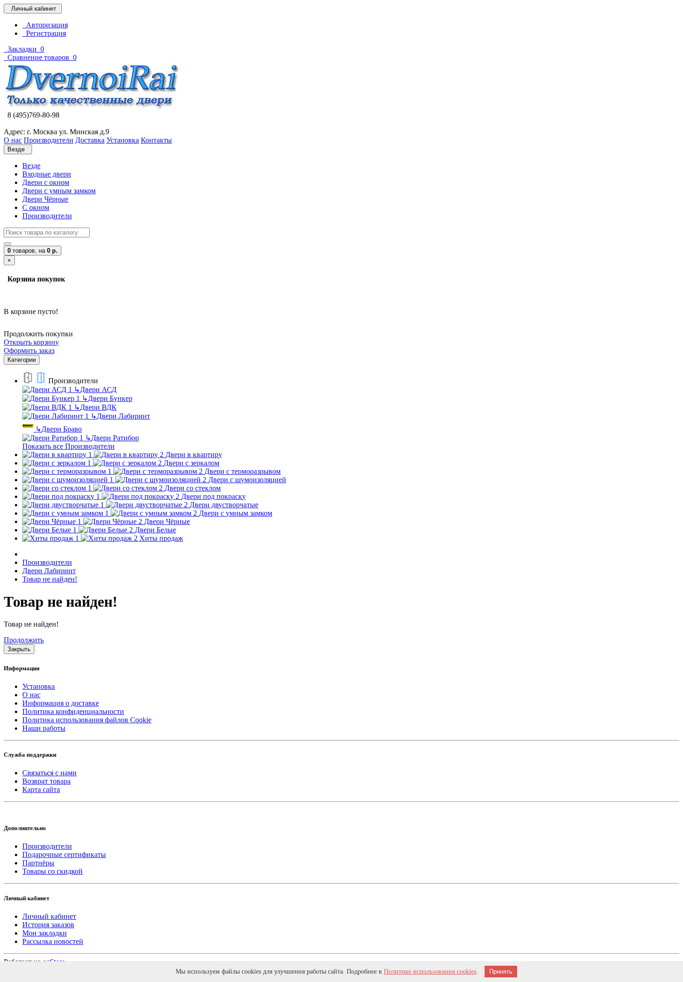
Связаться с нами (49, 773)
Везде (31, 166)
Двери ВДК (95, 407)
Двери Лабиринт (120, 416)
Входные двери (46, 174)
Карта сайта (41, 789)
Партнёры (38, 863)
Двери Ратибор (112, 438)
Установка (38, 686)
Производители (47, 216)
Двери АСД (95, 389)
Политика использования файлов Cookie (86, 720)
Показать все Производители (68, 446)
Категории (21, 359)
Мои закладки (44, 933)
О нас (31, 695)
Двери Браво (58, 429)
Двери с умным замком (59, 191)
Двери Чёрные (45, 199)
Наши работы (44, 728)
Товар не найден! (49, 579)
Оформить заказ (29, 350)
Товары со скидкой (52, 871)
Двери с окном (45, 182)
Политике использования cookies (430, 971)
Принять (500, 971)
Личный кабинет (49, 916)
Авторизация (45, 25)
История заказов (48, 925)
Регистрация (44, 33)
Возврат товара (46, 781)
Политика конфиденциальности (73, 711)
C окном (35, 207)
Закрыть (19, 649)
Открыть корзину (31, 342)
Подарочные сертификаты (64, 854)
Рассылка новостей (52, 941)
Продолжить (24, 640)
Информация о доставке (60, 703)
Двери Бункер (107, 398)
